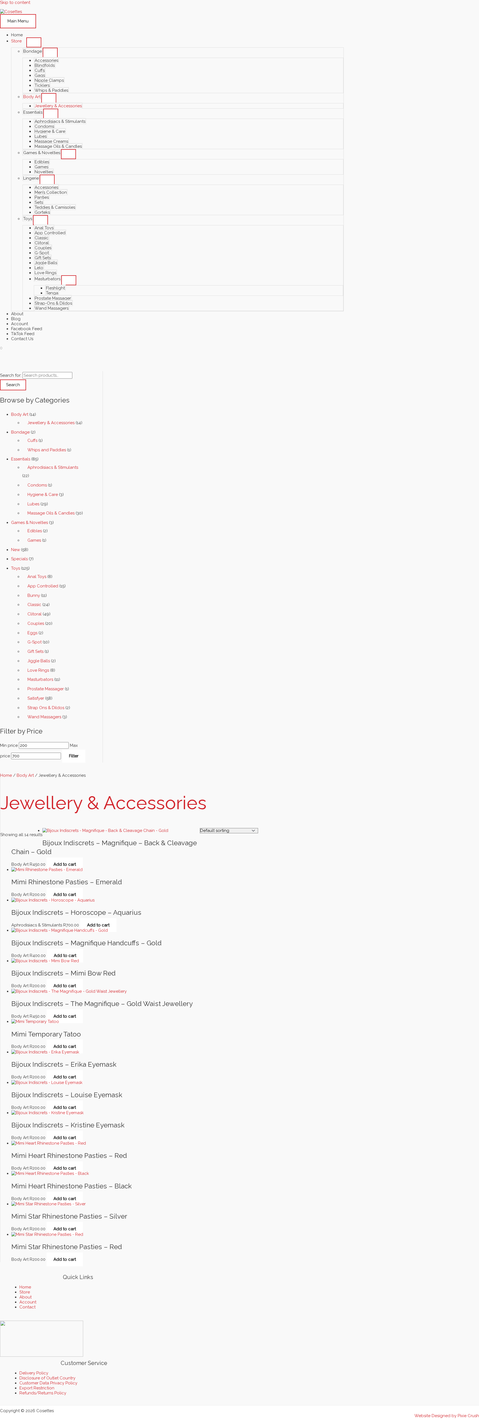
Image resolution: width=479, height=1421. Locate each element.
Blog (16, 318)
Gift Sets (43, 257)
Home (17, 34)
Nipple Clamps (49, 80)
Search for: (10, 375)
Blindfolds (45, 65)
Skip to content (15, 2)
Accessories (46, 60)
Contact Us (22, 338)
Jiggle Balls (46, 262)
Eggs (32, 632)
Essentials (32, 112)
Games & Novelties (41, 152)
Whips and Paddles (46, 449)
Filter (73, 755)
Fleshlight (55, 288)
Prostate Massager (53, 298)
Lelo (39, 267)
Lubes (41, 136)
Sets (39, 202)
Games (41, 166)
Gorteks (42, 212)
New (15, 549)
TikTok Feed (22, 333)
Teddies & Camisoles (55, 207)
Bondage (32, 51)
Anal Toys (44, 227)
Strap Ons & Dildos (45, 707)
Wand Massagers (51, 308)
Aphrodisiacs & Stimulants (60, 121)
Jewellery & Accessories (58, 105)
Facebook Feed (26, 328)
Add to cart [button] (64, 864)
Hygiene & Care (50, 131)
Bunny (33, 595)
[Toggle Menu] (33, 42)
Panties (42, 197)
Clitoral (42, 242)
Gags (40, 75)
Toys (27, 218)
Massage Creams (51, 141)
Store (16, 41)
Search (13, 384)
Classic (42, 237)
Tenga (52, 293)
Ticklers (42, 85)
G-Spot (42, 252)
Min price (9, 745)
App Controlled (50, 232)
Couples (43, 247)
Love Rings (45, 272)
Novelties (44, 171)
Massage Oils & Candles (58, 146)
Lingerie (31, 178)
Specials (19, 558)
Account (19, 323)
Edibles (42, 161)
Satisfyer (35, 698)
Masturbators (47, 278)
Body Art (31, 96)
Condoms (44, 126)
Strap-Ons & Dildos (53, 303)
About (17, 313)
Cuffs (40, 70)
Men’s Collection (51, 192)
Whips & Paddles (51, 90)
